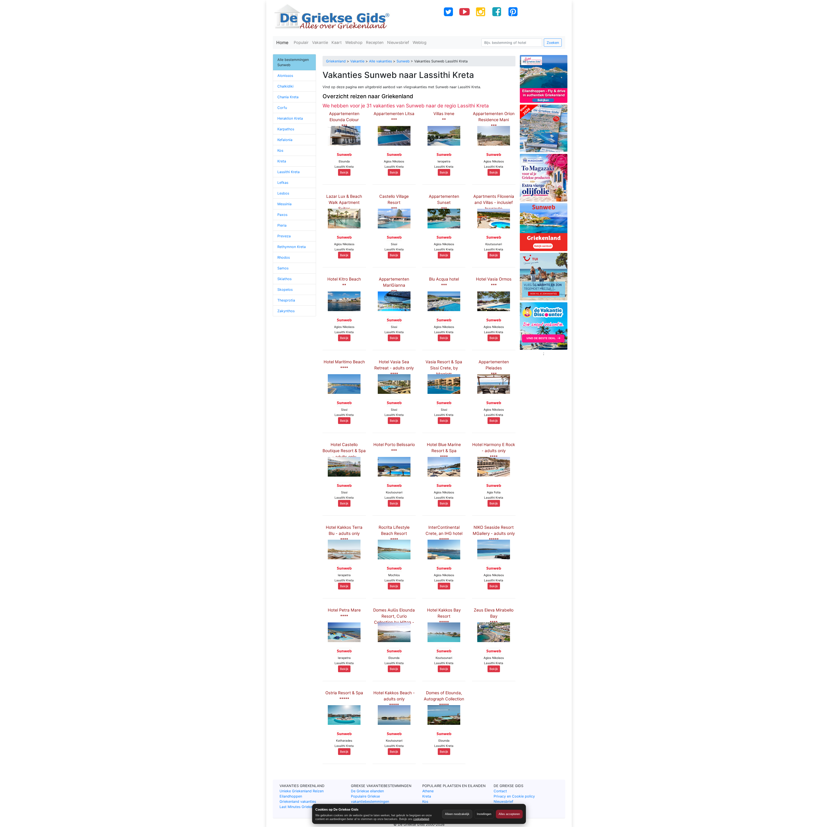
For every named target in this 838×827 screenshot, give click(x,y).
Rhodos (283, 257)
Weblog (419, 42)
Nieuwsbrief (398, 42)
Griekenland (336, 61)
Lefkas (282, 182)
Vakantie (320, 42)
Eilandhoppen (291, 796)
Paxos (282, 214)
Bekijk (344, 172)
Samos (282, 268)
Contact (500, 791)
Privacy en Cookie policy (514, 796)
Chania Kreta (288, 97)
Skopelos (285, 289)
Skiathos (284, 279)
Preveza (284, 236)
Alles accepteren (509, 814)
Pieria (282, 225)
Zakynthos (286, 311)
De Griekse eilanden (367, 791)
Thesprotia (286, 300)
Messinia (284, 204)
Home (282, 42)
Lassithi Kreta (288, 172)
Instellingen (484, 814)
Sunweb (403, 61)
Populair (301, 42)
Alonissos (285, 75)
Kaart (336, 42)
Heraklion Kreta (290, 118)
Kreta (281, 161)
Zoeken (553, 42)
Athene (428, 791)
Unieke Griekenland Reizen (302, 791)
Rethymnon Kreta (291, 247)
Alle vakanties (380, 61)
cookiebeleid (421, 819)
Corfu (282, 107)
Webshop (353, 42)
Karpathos (285, 129)
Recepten (375, 42)
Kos (280, 150)
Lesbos (283, 193)
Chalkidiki (285, 86)
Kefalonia (284, 140)
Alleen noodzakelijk (457, 814)
